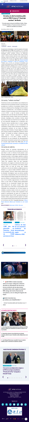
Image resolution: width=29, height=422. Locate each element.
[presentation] (3, 244)
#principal (12, 205)
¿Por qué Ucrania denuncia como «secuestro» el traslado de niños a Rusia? (14, 143)
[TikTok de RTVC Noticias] (18, 404)
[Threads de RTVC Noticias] (25, 404)
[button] (13, 246)
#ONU (16, 205)
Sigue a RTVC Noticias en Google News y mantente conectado (15, 252)
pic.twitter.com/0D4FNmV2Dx (11, 300)
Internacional (6, 13)
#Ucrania (21, 205)
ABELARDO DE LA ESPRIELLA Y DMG (10, 0)
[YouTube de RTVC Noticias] (14, 404)
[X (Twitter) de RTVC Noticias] (6, 404)
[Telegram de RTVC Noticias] (21, 404)
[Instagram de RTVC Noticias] (10, 404)
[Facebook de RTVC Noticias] (2, 404)
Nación (17, 222)
